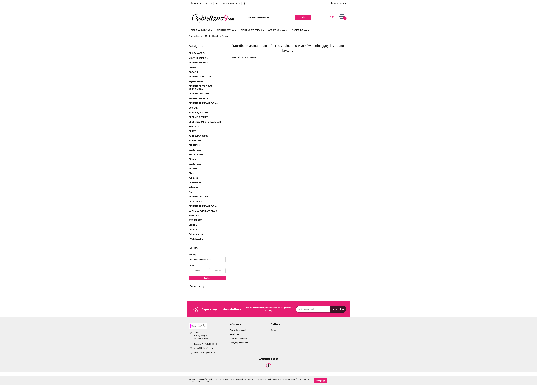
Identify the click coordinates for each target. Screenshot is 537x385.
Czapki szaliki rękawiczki (203, 211)
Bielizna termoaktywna (203, 103)
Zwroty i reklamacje (238, 330)
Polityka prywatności (239, 343)
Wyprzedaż (195, 220)
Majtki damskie (198, 58)
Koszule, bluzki (198, 112)
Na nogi (193, 215)
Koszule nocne (196, 154)
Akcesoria (195, 201)
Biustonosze (196, 53)
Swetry (193, 126)
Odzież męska (300, 30)
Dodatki (193, 72)
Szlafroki (193, 178)
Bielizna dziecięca (252, 30)
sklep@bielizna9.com (203, 348)
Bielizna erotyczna (200, 76)
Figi (190, 192)
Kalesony (193, 187)
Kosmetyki (195, 140)
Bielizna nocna (198, 62)
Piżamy (192, 159)
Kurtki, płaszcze (198, 136)
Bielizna (193, 225)
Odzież (192, 67)
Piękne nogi (195, 81)
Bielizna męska (226, 30)
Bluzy (192, 131)
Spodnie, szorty (198, 117)
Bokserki (193, 168)
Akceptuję (320, 380)
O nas (273, 330)
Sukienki (194, 108)
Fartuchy (194, 145)
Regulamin (234, 334)
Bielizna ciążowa (199, 196)
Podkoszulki (195, 182)
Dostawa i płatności (238, 338)
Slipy (191, 173)
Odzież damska (277, 30)
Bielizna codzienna (200, 94)
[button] (235, 324)
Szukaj (207, 278)
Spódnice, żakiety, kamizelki (205, 122)
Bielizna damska (201, 30)
